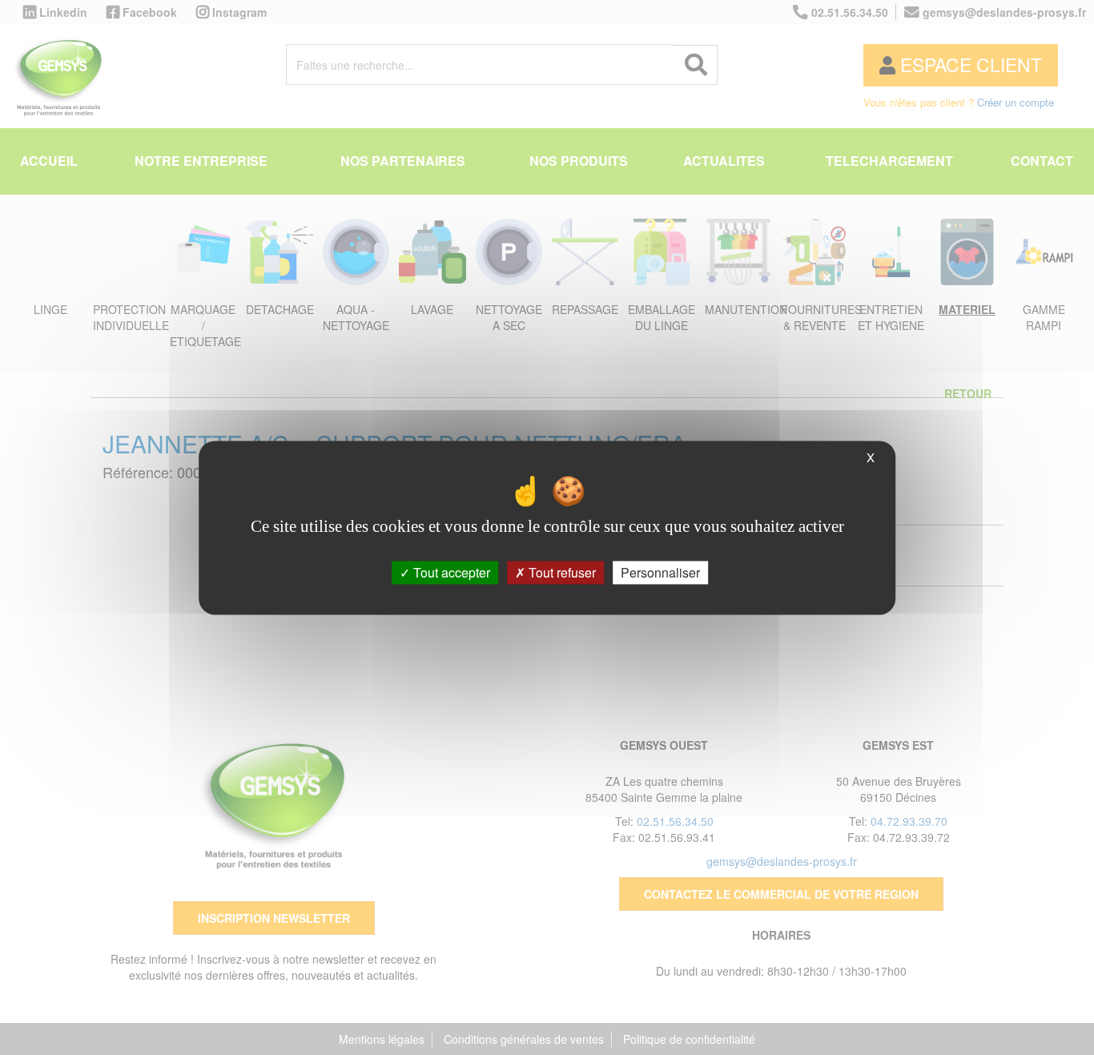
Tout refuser (560, 572)
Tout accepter (450, 572)
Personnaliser (660, 572)
